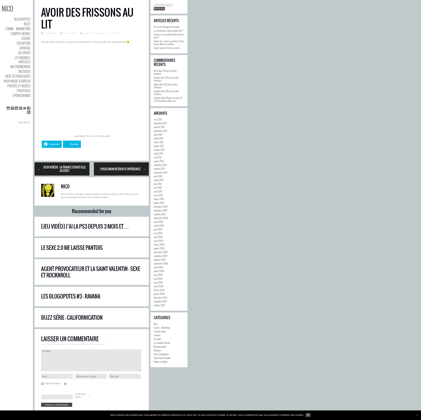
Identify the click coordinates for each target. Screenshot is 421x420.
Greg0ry (157, 98)
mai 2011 (157, 157)
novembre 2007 (160, 301)
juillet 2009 (159, 225)
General (24, 47)
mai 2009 (158, 233)
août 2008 (158, 267)
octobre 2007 (159, 305)
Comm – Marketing (17, 28)
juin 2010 (158, 184)
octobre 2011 (159, 149)
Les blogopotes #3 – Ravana (70, 296)
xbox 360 (115, 33)
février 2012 (159, 142)
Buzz (27, 23)
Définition (23, 43)
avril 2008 (158, 282)
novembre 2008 (160, 256)
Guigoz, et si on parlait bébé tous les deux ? (169, 35)
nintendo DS (87, 33)
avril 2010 (158, 191)
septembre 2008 (161, 263)
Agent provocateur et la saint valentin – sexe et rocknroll (90, 272)
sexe (96, 33)
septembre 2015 (160, 131)
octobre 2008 (159, 259)
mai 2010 (158, 187)
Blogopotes (22, 19)
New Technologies (17, 76)
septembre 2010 (160, 172)
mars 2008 (158, 286)
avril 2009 (158, 237)
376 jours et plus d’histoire (165, 72)
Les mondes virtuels (22, 59)
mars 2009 (158, 240)
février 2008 (159, 290)
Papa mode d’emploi (17, 81)
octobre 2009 (159, 214)
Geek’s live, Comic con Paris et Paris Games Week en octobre (169, 42)
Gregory (157, 91)
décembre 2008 (160, 252)
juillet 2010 (158, 180)
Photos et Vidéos (18, 85)
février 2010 (159, 199)
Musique (24, 71)
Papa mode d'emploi (162, 358)
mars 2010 (158, 195)
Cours (25, 38)
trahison (102, 33)
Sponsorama (21, 95)
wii (108, 33)
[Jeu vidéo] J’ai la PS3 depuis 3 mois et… (85, 226)
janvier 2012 (159, 146)
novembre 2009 (160, 210)
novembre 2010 (160, 165)
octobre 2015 (159, 127)
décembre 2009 (160, 206)
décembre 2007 (160, 297)
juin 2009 (158, 229)
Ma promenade (20, 66)
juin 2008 (158, 275)
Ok (308, 415)
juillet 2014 (158, 138)
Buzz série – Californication (72, 318)
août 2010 (158, 176)
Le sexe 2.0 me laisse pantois (72, 248)
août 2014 (158, 134)
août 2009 (158, 222)
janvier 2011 (158, 161)
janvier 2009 (159, 248)
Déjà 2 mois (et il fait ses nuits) (167, 48)
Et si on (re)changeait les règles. (167, 27)
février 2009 (159, 244)
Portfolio (23, 90)
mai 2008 (158, 278)
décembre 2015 (160, 123)
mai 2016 (158, 119)
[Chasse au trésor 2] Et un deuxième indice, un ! (168, 99)
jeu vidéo (24, 52)
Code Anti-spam (80, 395)
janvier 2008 (159, 294)
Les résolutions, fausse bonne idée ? (168, 30)
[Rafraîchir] (65, 383)
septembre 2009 (161, 218)
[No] (417, 415)
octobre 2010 (159, 168)
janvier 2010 (159, 203)
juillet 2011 (158, 153)
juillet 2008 (159, 271)
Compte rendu (20, 33)
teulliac (157, 77)
